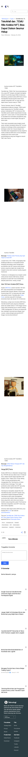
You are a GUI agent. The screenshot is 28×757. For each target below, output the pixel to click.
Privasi (6, 728)
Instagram (16, 741)
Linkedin (16, 747)
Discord (16, 750)
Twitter (16, 744)
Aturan (5, 731)
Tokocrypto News (15, 519)
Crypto (12, 18)
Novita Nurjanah (5, 672)
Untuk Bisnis (7, 738)
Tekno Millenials (5, 35)
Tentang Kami (7, 725)
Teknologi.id (5, 18)
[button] (2, 6)
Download (6, 741)
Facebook (16, 738)
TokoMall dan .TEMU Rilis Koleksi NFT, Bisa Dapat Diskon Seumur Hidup (21, 18)
